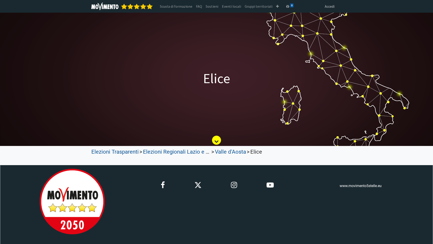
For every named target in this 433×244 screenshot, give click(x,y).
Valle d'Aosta (230, 152)
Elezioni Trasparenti (115, 152)
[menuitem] (176, 6)
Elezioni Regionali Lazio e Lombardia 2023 (194, 152)
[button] (277, 6)
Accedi (329, 6)
